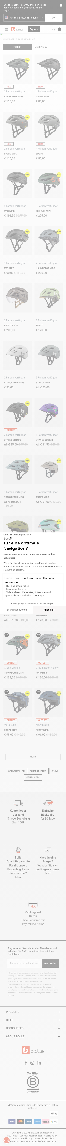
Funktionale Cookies (16, 589)
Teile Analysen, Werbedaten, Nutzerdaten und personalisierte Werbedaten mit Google (28, 594)
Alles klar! (49, 609)
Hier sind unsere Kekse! (17, 586)
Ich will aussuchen (16, 609)
